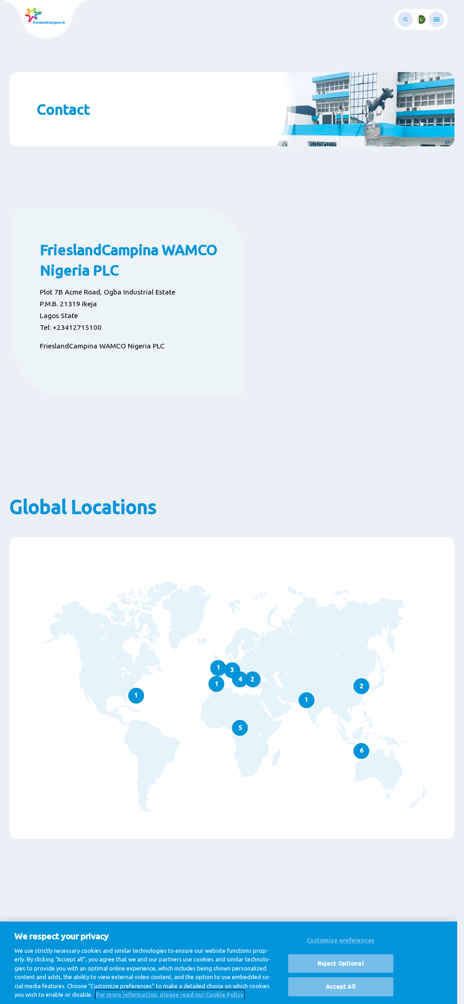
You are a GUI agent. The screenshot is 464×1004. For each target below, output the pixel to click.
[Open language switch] (420, 19)
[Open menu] (436, 19)
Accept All (341, 986)
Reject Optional (341, 963)
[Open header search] (405, 19)
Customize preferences (340, 940)
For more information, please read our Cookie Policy (170, 994)
